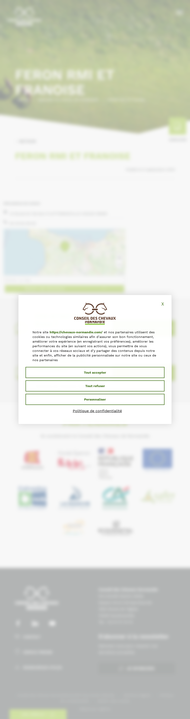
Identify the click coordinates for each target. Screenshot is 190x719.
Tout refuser (95, 386)
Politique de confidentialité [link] (97, 411)
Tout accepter (95, 372)
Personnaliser (95, 399)
